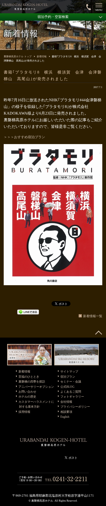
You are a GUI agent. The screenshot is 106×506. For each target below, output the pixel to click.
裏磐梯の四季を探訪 (31, 381)
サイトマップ (69, 371)
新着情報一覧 (92, 316)
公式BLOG (67, 386)
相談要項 (66, 412)
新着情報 (42, 56)
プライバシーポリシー (75, 406)
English (64, 416)
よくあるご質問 (70, 391)
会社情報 (66, 401)
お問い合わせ (27, 391)
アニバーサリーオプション (36, 386)
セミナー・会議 (70, 381)
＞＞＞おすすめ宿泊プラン (24, 137)
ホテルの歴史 (27, 396)
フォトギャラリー (72, 396)
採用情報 (24, 412)
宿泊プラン (67, 376)
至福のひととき (28, 376)
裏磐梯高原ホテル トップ (18, 56)
